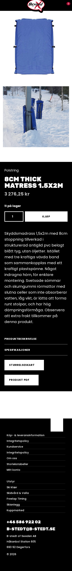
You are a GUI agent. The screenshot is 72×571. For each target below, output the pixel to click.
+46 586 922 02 (24, 521)
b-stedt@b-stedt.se (31, 528)
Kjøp (46, 216)
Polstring (11, 170)
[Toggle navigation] (5, 5)
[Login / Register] (60, 5)
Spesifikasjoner (17, 350)
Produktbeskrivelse (20, 339)
